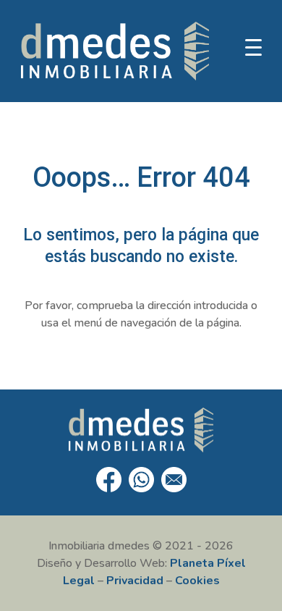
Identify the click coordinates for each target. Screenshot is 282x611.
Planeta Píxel (208, 563)
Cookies (197, 581)
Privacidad (134, 581)
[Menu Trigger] (253, 47)
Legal (79, 581)
